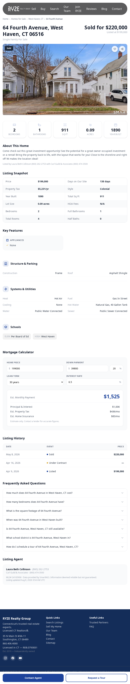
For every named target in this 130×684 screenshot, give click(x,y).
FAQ (91, 626)
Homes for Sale (18, 19)
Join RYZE (78, 9)
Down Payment (75, 362)
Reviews (91, 9)
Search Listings (54, 622)
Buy (43, 9)
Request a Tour (96, 677)
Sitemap (50, 642)
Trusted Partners (98, 622)
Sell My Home (53, 626)
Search (54, 9)
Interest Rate (74, 376)
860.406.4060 (10, 643)
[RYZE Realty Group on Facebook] (13, 658)
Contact (117, 9)
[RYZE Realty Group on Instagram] (5, 658)
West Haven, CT (35, 19)
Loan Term (13, 376)
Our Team (67, 9)
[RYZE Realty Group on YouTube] (20, 658)
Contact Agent (33, 677)
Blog (104, 9)
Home (5, 19)
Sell (33, 9)
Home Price (13, 362)
